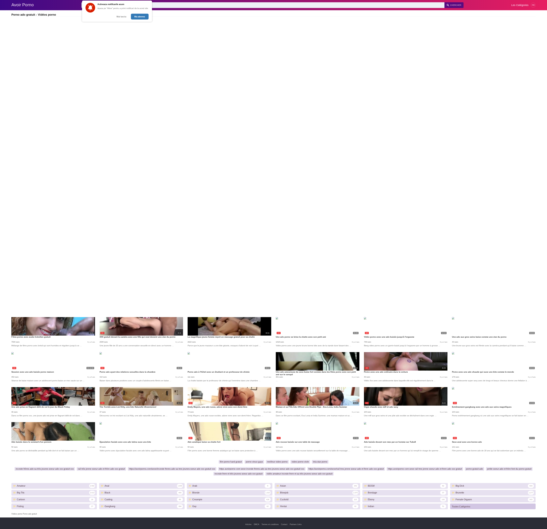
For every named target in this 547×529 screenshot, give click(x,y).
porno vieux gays (254, 462)
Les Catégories (519, 5)
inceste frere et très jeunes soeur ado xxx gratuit (239, 473)
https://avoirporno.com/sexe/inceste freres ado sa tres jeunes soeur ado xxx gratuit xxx (172, 469)
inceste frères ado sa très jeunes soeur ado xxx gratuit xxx (45, 469)
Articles (248, 524)
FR (533, 5)
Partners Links (296, 524)
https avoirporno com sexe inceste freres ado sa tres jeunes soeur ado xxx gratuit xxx (261, 469)
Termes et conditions (270, 524)
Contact (284, 524)
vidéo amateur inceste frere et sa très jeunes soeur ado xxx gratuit (299, 473)
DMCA (256, 524)
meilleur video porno (277, 462)
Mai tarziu (121, 16)
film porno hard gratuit (231, 462)
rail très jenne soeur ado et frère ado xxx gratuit (101, 469)
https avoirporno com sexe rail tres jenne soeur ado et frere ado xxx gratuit (425, 469)
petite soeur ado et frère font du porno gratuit (509, 469)
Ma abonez (139, 16)
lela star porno (320, 462)
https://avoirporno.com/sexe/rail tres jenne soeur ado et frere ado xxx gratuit (346, 469)
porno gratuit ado (474, 469)
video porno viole (300, 462)
